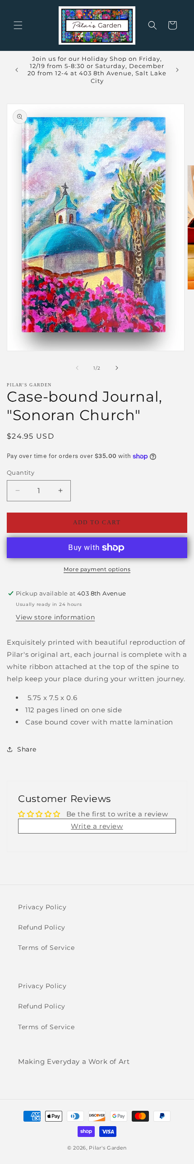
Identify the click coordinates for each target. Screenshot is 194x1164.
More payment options (97, 569)
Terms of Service (46, 948)
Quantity (20, 472)
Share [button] (27, 749)
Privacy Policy (42, 907)
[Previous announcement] (17, 70)
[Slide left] (77, 368)
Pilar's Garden (108, 1148)
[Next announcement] (177, 70)
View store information (55, 617)
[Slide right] (117, 368)
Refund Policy (41, 927)
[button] (18, 25)
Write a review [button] (97, 826)
